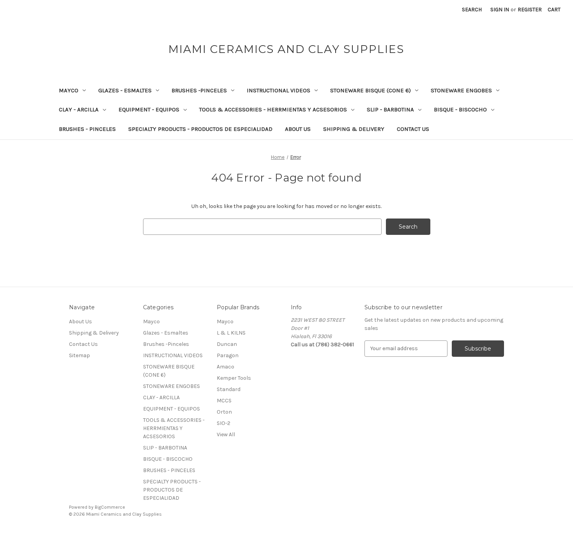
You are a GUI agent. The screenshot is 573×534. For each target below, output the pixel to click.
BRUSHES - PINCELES (87, 128)
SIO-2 (223, 423)
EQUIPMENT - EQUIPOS (148, 109)
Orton (224, 412)
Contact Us (413, 128)
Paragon (228, 355)
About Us (298, 128)
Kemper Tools (234, 378)
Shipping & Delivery (353, 128)
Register (530, 9)
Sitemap (79, 355)
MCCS (224, 400)
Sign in (499, 9)
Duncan (227, 344)
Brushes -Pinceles (199, 90)
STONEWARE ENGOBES (461, 90)
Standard (229, 389)
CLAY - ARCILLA (79, 109)
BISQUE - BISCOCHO (460, 109)
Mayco (68, 90)
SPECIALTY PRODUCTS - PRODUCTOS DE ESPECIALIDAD (200, 128)
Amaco (225, 366)
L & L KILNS (231, 333)
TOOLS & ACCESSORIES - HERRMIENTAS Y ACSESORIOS (273, 109)
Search (472, 9)
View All (226, 434)
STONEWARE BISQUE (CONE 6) (370, 90)
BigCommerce (110, 507)
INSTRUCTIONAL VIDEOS (278, 90)
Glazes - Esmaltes (125, 90)
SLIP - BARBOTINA (390, 109)
